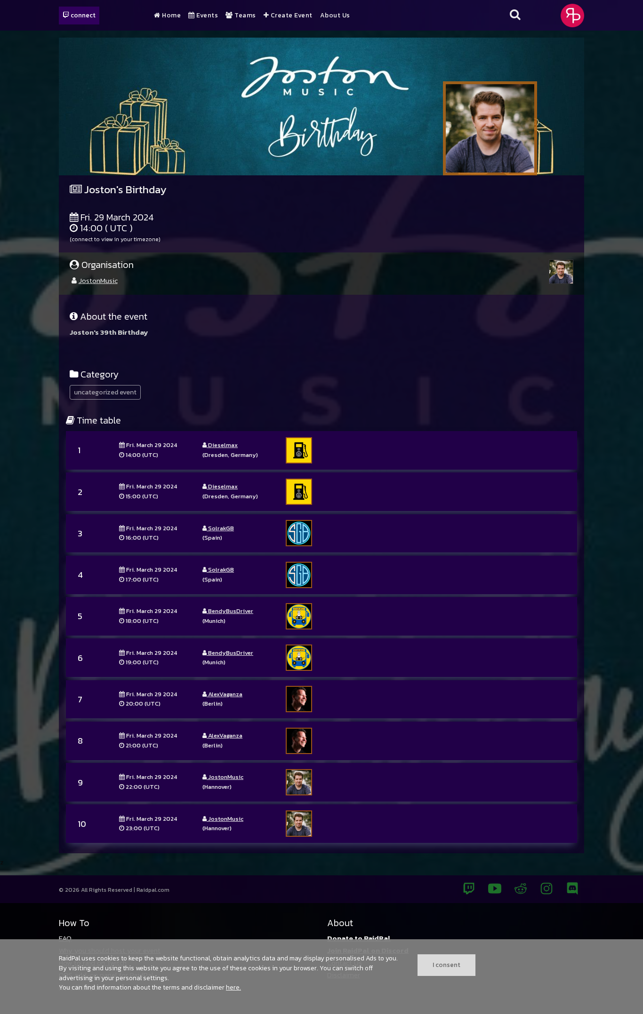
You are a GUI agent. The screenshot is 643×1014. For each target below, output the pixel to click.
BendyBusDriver (230, 610)
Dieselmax (222, 444)
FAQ (65, 938)
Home (171, 15)
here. (233, 987)
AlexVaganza (224, 694)
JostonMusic (98, 280)
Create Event (291, 15)
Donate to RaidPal (359, 938)
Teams (244, 15)
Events (206, 15)
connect (82, 15)
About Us (335, 15)
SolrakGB (220, 528)
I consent (446, 964)
